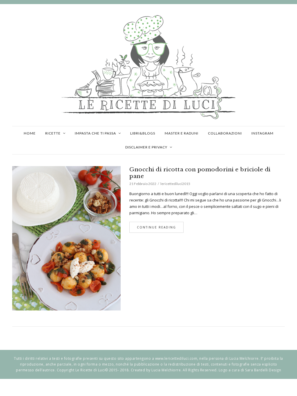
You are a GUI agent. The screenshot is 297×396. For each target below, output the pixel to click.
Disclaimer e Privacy (146, 147)
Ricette (53, 133)
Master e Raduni (181, 133)
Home (30, 133)
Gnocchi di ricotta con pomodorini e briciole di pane (200, 172)
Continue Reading (156, 227)
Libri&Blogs (142, 133)
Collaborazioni (225, 133)
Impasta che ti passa (95, 133)
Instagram (262, 133)
